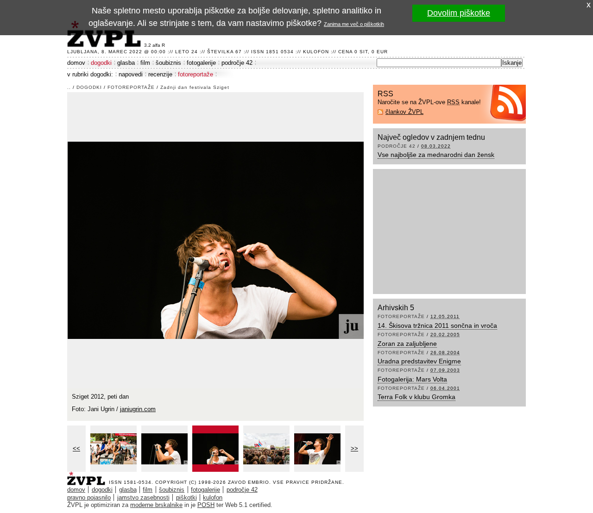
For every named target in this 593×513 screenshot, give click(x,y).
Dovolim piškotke (458, 13)
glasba (126, 62)
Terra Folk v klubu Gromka (416, 396)
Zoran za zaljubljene (407, 343)
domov (76, 62)
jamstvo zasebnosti (143, 497)
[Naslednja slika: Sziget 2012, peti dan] (216, 239)
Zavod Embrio (248, 482)
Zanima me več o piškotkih (354, 24)
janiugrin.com (138, 409)
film (145, 62)
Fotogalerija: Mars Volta (412, 379)
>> (354, 448)
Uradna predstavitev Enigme (419, 361)
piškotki (186, 497)
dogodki (101, 62)
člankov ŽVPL (404, 111)
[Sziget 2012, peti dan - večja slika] (113, 448)
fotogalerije (201, 62)
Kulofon (316, 51)
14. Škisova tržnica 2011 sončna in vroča (437, 325)
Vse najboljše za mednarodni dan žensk (436, 154)
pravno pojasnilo (89, 497)
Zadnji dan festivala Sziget (194, 87)
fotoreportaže (195, 74)
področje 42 (236, 62)
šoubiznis (168, 62)
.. (69, 87)
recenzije (160, 74)
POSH (205, 504)
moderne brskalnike (156, 504)
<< (76, 448)
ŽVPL (88, 476)
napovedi (131, 74)
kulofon (212, 497)
